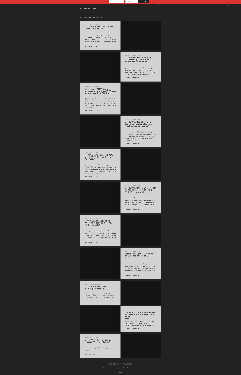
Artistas (115, 8)
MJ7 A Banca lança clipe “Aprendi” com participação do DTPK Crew (99, 223)
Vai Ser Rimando (88, 9)
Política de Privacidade (131, 367)
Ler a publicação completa (92, 46)
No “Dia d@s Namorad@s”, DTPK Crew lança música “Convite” (99, 157)
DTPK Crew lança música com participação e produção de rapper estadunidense (140, 190)
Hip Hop (120, 8)
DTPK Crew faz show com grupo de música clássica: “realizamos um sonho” (138, 124)
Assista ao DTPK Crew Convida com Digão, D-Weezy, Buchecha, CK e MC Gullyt (100, 91)
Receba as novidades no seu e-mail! (100, 1)
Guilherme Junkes (95, 24)
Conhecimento (135, 8)
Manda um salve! (156, 8)
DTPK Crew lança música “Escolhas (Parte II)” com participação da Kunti (138, 60)
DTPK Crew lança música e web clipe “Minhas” (99, 288)
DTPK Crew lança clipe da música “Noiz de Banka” (98, 341)
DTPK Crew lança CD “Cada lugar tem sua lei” (99, 28)
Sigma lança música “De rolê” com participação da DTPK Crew (140, 256)
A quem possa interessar (108, 367)
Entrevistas (127, 8)
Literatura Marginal (145, 8)
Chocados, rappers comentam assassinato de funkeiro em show (140, 314)
